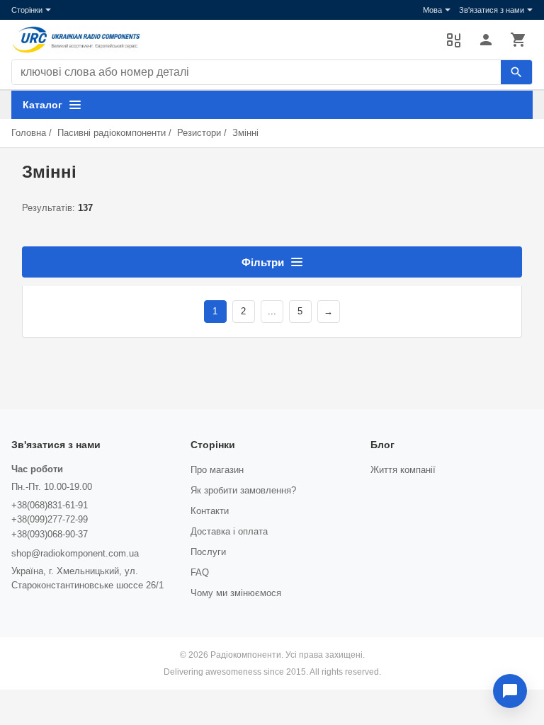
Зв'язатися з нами (491, 10)
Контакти (210, 511)
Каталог (42, 104)
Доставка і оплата (229, 531)
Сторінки (26, 10)
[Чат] (510, 691)
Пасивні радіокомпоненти (111, 132)
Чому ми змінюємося (236, 593)
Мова (432, 10)
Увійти (486, 39)
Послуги (208, 552)
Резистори (199, 132)
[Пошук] (516, 72)
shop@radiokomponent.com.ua (75, 553)
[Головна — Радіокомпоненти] (221, 39)
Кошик (518, 39)
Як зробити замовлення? (243, 490)
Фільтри (263, 262)
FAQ (200, 572)
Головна (28, 132)
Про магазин (217, 469)
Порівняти (453, 39)
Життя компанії (403, 469)
